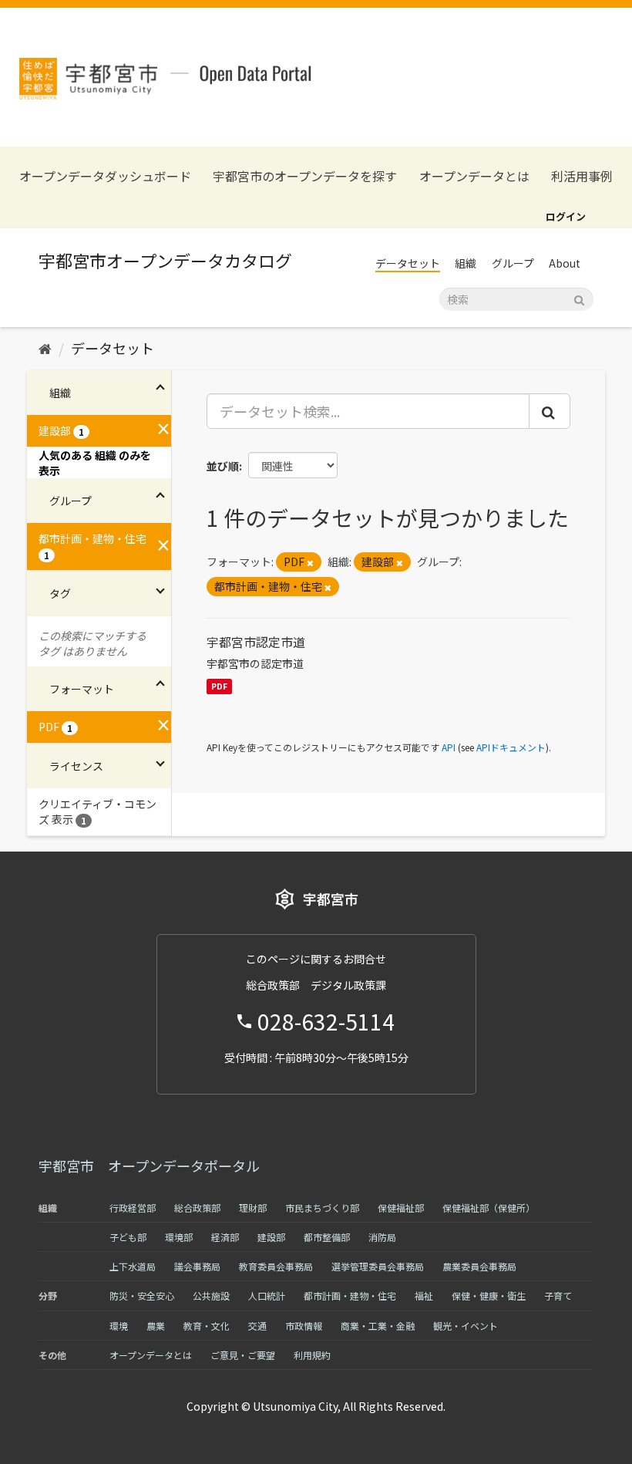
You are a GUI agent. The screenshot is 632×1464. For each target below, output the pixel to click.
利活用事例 (582, 176)
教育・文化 (206, 1325)
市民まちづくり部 (322, 1207)
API (449, 747)
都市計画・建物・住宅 (350, 1295)
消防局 (382, 1236)
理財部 (253, 1207)
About (564, 263)
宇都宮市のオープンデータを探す (305, 176)
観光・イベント (465, 1325)
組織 (465, 263)
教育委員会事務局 (276, 1266)
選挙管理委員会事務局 (377, 1266)
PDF (219, 686)
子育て (558, 1295)
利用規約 (312, 1354)
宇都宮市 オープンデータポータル (149, 1165)
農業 (155, 1325)
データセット (407, 263)
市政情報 (303, 1325)
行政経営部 (132, 1207)
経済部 (225, 1236)
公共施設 (211, 1295)
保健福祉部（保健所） (488, 1207)
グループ (513, 263)
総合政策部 (197, 1207)
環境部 (179, 1236)
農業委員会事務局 (479, 1266)
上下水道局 (132, 1266)
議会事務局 (197, 1266)
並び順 (223, 466)
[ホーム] (45, 348)
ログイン (566, 216)
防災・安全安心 (141, 1295)
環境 (118, 1325)
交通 (257, 1325)
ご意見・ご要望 (242, 1354)
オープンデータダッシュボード (105, 176)
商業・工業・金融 (378, 1325)
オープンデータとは (474, 176)
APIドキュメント (511, 747)
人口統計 (266, 1295)
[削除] (310, 562)
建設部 (271, 1236)
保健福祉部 (401, 1207)
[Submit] (579, 298)
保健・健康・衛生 (489, 1295)
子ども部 (127, 1236)
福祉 (424, 1295)
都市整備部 (327, 1236)
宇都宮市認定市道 (256, 641)
